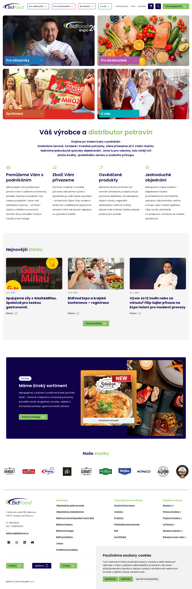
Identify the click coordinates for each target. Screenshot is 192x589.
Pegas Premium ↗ (172, 518)
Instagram (17, 542)
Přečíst (9, 313)
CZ (151, 6)
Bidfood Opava (64, 524)
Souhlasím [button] (110, 579)
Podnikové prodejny (67, 549)
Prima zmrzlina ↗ (172, 511)
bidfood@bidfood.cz (17, 533)
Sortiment (85, 6)
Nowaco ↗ (168, 505)
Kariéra (12, 565)
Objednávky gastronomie (70, 505)
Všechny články (94, 323)
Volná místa (121, 6)
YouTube (32, 542)
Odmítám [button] (126, 579)
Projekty (118, 518)
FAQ (133, 6)
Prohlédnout (106, 392)
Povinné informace (124, 505)
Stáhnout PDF (106, 403)
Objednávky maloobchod (70, 511)
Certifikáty (120, 537)
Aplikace (39, 565)
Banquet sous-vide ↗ (174, 537)
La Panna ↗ (169, 524)
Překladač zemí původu (126, 524)
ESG (116, 530)
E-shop (66, 565)
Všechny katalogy (31, 417)
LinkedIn (24, 542)
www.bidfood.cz (18, 501)
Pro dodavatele (62, 6)
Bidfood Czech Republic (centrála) (75, 518)
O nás (103, 6)
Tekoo (59, 543)
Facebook (9, 542)
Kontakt (142, 6)
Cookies (118, 511)
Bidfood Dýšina (64, 537)
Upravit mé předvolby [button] (147, 579)
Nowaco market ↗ (173, 530)
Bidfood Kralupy (65, 530)
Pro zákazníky (36, 6)
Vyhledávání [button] (158, 6)
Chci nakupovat (173, 6)
